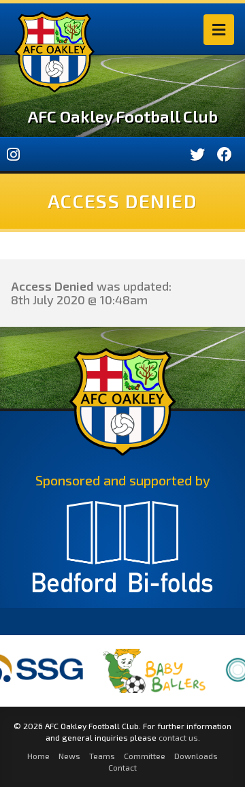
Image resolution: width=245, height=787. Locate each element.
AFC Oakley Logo (54, 52)
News (69, 755)
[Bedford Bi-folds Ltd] (122, 553)
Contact (122, 767)
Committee (144, 755)
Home (38, 755)
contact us (178, 737)
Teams (102, 755)
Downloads (196, 755)
